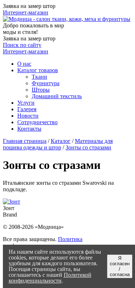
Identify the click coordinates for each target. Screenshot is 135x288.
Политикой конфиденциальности (50, 278)
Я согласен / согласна (120, 266)
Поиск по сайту (22, 45)
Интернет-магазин (25, 12)
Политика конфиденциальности (42, 242)
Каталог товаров (37, 70)
